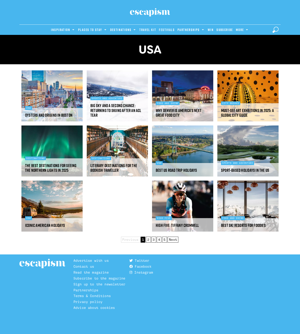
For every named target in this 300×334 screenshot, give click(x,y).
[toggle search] (275, 30)
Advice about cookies (94, 308)
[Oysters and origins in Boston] (52, 95)
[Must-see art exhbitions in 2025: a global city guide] (248, 95)
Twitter (141, 261)
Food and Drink (168, 103)
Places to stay (90, 30)
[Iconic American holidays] (52, 206)
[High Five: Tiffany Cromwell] (182, 206)
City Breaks (230, 103)
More (240, 30)
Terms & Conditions (92, 296)
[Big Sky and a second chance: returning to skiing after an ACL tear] (117, 95)
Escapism (42, 264)
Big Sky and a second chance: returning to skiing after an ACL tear (115, 110)
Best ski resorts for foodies (243, 225)
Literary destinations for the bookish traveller (113, 168)
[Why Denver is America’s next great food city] (182, 95)
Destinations (121, 30)
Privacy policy (87, 302)
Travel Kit (147, 30)
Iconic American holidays (45, 225)
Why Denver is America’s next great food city (178, 113)
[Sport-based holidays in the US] (248, 150)
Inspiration (60, 30)
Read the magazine (91, 272)
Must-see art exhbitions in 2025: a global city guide (247, 113)
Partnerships (189, 30)
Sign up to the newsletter (99, 284)
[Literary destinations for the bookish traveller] (117, 150)
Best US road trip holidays (176, 170)
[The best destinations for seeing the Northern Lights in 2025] (52, 150)
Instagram (142, 272)
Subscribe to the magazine (99, 278)
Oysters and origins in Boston (48, 115)
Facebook (142, 267)
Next (173, 239)
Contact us (83, 267)
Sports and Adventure (107, 98)
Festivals (167, 30)
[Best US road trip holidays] (182, 150)
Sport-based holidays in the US (245, 170)
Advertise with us (91, 261)
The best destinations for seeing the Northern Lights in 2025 (51, 168)
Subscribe (225, 30)
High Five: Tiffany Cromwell (177, 225)
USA (28, 108)
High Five (164, 218)
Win (211, 30)
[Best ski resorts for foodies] (248, 206)
